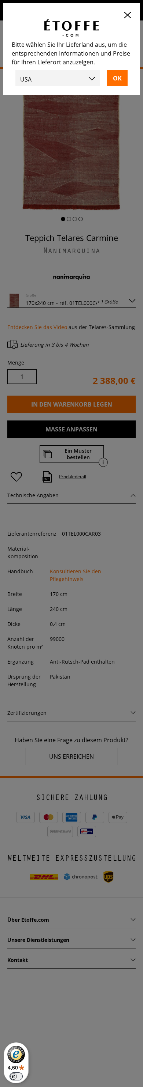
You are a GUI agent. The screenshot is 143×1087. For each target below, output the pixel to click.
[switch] (16, 1076)
